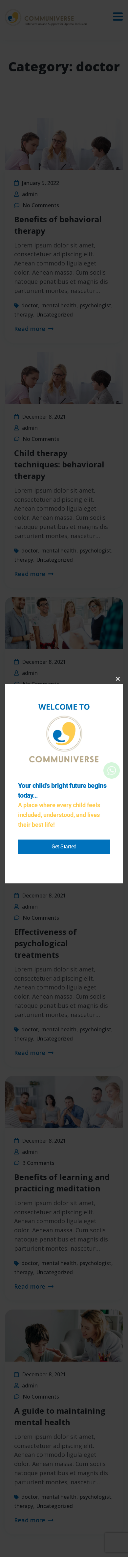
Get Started (64, 846)
